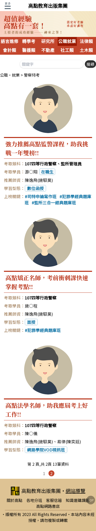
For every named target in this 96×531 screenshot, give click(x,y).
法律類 (86, 41)
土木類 (86, 50)
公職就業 (67, 41)
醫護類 (28, 50)
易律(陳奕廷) (69, 442)
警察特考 (32, 75)
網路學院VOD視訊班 (46, 450)
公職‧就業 (10, 75)
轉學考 (28, 41)
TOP (91, 500)
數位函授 (35, 188)
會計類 (9, 50)
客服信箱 (54, 500)
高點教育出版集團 (48, 5)
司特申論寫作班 (42, 196)
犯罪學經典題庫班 (44, 330)
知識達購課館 (77, 500)
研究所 (48, 41)
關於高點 (14, 500)
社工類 (67, 50)
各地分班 (34, 500)
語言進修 (9, 41)
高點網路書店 (48, 506)
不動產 (48, 50)
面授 (31, 322)
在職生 (47, 172)
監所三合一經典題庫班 (55, 203)
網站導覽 (75, 490)
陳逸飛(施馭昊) (39, 180)
